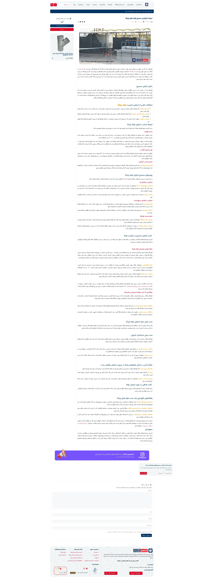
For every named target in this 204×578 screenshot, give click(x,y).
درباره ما (88, 4)
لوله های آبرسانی (83, 69)
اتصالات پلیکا (102, 4)
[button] (84, 22)
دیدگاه (150, 490)
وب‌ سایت (149, 525)
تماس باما (95, 4)
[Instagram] (84, 568)
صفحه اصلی (138, 4)
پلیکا (147, 69)
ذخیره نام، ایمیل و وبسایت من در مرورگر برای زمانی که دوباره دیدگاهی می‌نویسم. (128, 531)
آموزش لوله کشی (146, 11)
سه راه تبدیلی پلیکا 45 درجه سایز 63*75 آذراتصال (63, 54)
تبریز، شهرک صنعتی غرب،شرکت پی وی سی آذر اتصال (141, 567)
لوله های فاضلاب (133, 71)
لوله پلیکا (110, 4)
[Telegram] (86, 568)
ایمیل (150, 518)
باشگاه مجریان (130, 4)
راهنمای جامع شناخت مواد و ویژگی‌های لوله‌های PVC (138, 286)
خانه (152, 11)
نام (150, 511)
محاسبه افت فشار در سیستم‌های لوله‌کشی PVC (159, 465)
